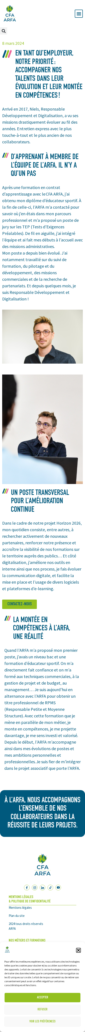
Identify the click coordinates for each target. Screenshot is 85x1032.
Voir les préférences (42, 1021)
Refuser (42, 1009)
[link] (7, 952)
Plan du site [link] (17, 916)
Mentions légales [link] (20, 907)
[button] (78, 950)
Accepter (42, 997)
